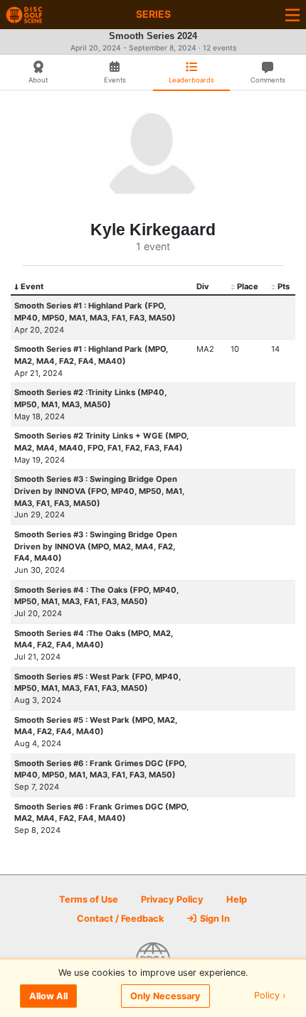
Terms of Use (88, 899)
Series (153, 14)
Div (202, 286)
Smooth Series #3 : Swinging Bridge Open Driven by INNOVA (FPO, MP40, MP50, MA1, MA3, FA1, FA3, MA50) (99, 491)
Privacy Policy (172, 899)
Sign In (214, 918)
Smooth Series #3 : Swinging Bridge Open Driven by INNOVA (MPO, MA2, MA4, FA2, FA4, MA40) (95, 546)
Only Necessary (165, 996)
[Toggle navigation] (292, 14)
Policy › (270, 996)
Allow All (48, 996)
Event (32, 286)
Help (236, 899)
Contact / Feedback (120, 918)
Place (247, 286)
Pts (284, 286)
